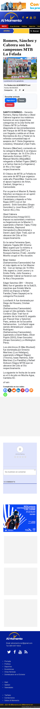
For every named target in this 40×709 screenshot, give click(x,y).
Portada (7, 661)
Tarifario (7, 695)
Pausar (21, 100)
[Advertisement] (20, 416)
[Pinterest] (23, 390)
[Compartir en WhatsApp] (15, 90)
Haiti (6, 682)
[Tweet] (22, 90)
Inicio (4, 26)
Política (24, 26)
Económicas (9, 669)
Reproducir (11, 100)
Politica (7, 664)
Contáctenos (9, 698)
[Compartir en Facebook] (18, 90)
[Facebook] (5, 390)
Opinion (7, 685)
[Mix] (31, 390)
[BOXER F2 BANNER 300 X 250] (20, 518)
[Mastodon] (27, 390)
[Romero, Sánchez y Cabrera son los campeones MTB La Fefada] (20, 68)
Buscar (36, 31)
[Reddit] (14, 390)
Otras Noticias (14, 26)
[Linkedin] (18, 390)
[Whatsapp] (5, 395)
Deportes (32, 26)
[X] (10, 390)
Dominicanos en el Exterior (14, 674)
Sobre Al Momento (11, 700)
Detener (10, 105)
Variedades (8, 687)
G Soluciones (36, 707)
